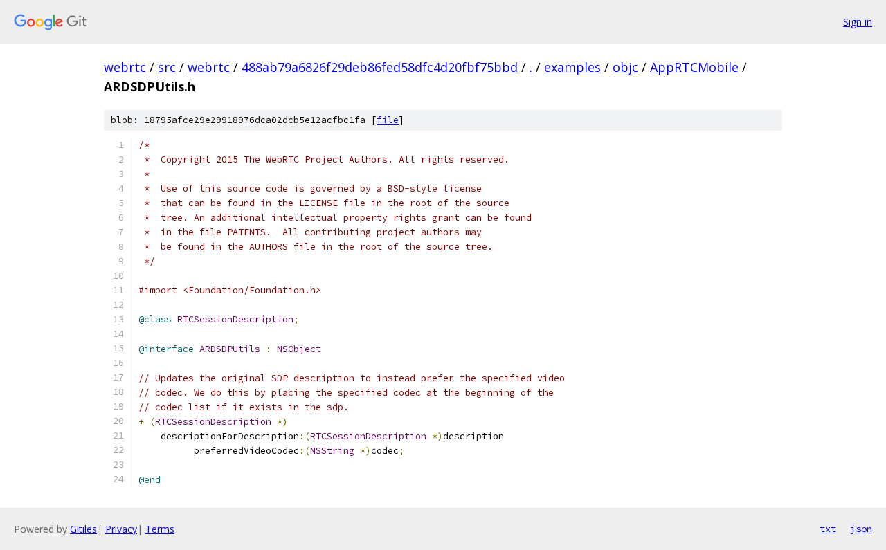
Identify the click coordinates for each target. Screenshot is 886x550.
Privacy (121, 528)
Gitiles (83, 528)
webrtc (125, 67)
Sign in (857, 21)
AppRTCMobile (694, 67)
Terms (159, 528)
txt (828, 528)
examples (572, 67)
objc (625, 67)
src (167, 67)
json (861, 528)
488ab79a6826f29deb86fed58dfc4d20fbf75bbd (380, 67)
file (388, 120)
